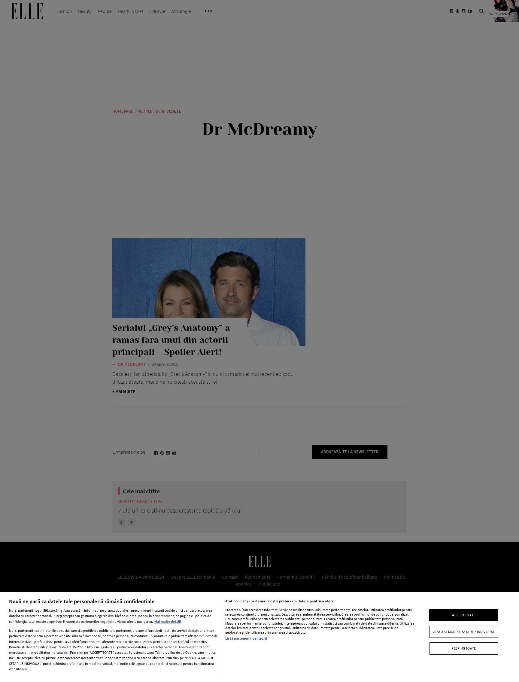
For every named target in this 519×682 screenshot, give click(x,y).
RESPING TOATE (463, 648)
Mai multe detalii (167, 621)
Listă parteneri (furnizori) (246, 638)
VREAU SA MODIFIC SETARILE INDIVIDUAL (463, 631)
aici (65, 652)
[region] (259, 637)
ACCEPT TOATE (463, 615)
